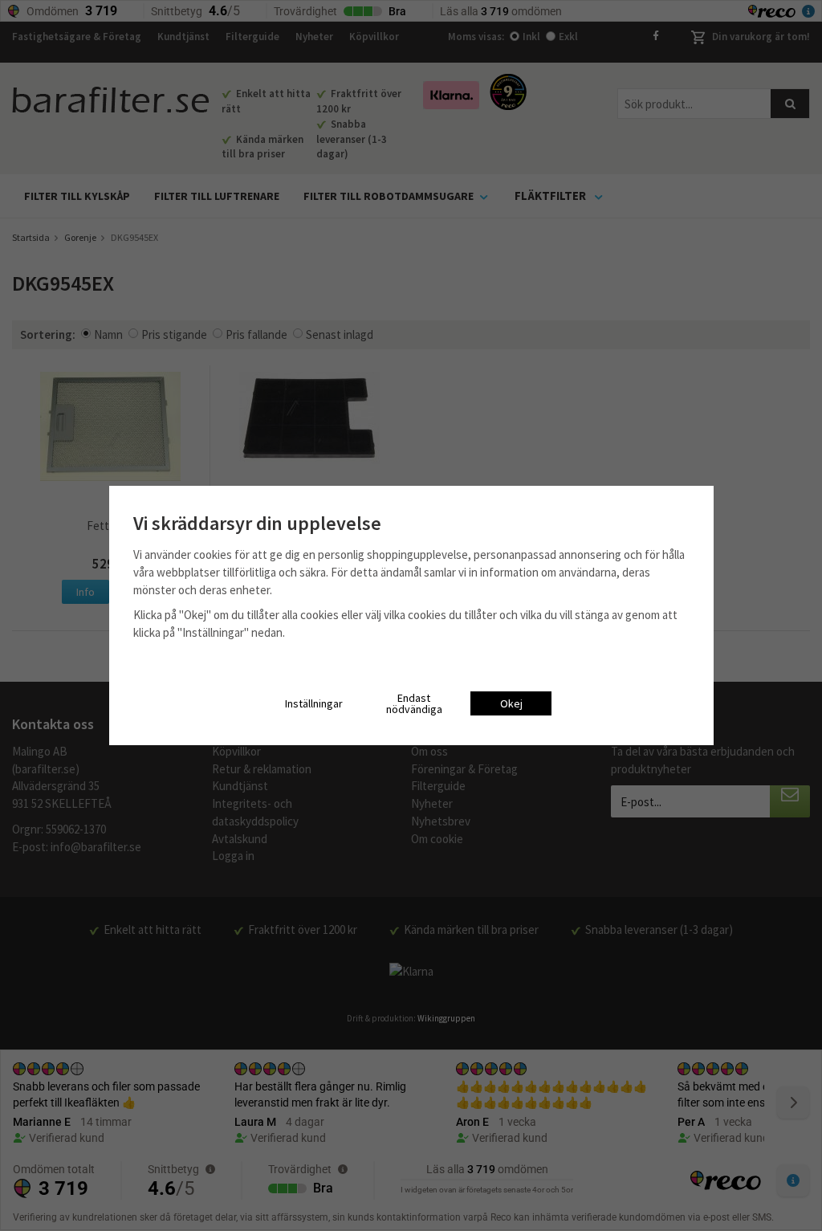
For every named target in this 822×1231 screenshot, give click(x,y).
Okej (511, 703)
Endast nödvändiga (414, 703)
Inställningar (314, 703)
